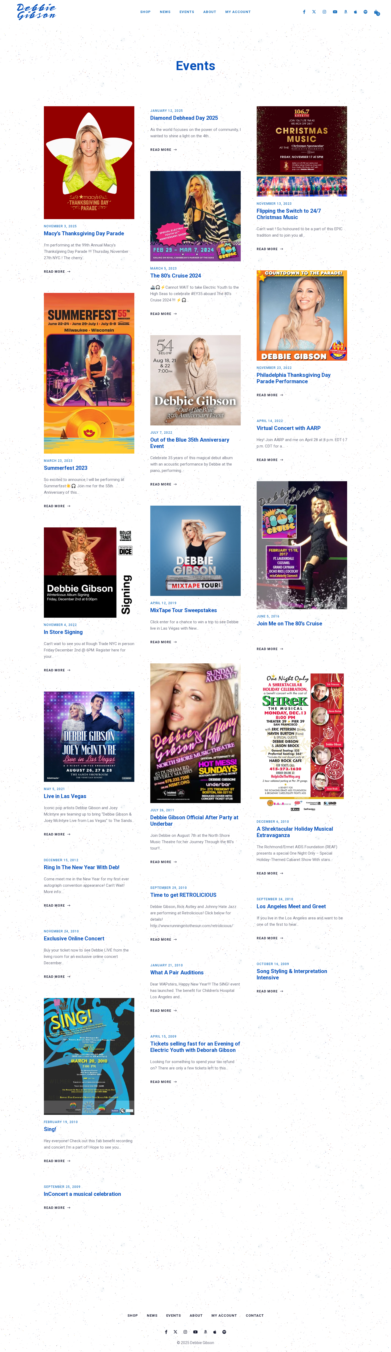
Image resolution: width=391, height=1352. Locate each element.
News (165, 12)
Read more (55, 272)
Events (187, 12)
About (209, 12)
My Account (238, 12)
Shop (145, 12)
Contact (255, 1315)
